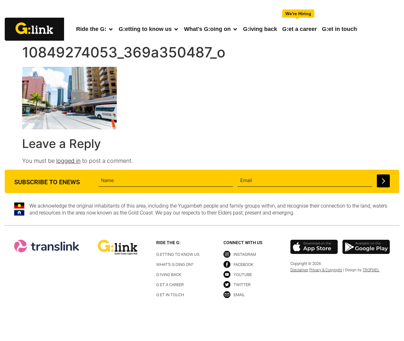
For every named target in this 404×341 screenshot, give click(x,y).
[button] (394, 9)
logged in (68, 160)
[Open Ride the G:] (111, 29)
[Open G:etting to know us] (176, 29)
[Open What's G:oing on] (235, 29)
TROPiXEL (371, 270)
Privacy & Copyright (325, 270)
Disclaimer (299, 270)
